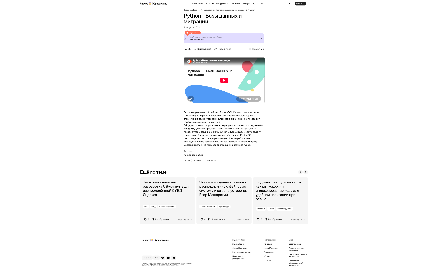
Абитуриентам (222, 3)
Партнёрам (235, 3)
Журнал (255, 3)
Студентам (209, 3)
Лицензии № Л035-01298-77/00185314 (160, 264)
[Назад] (300, 172)
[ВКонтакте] (162, 258)
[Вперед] (305, 172)
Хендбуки (246, 3)
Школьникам (197, 3)
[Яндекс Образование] (153, 3)
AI (262, 3)
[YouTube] (168, 258)
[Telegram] (173, 258)
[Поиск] (290, 3)
